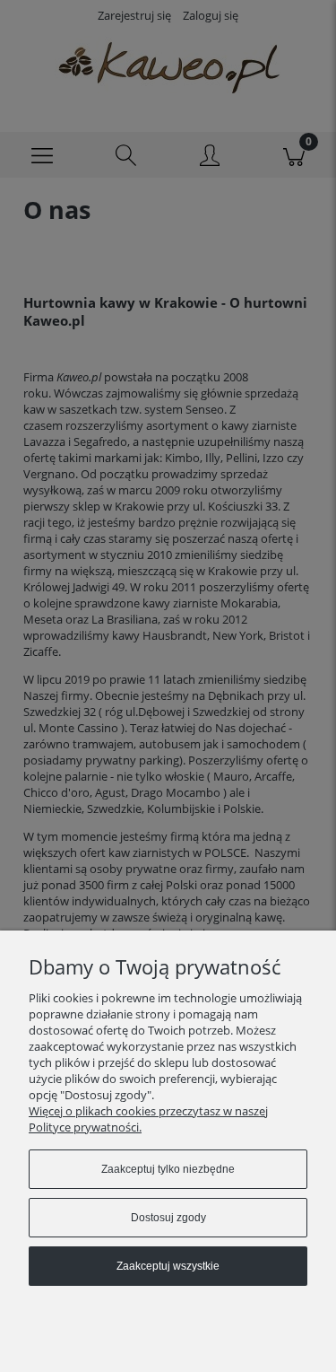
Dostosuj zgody (168, 1217)
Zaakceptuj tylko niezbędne (168, 1169)
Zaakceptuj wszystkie (168, 1266)
